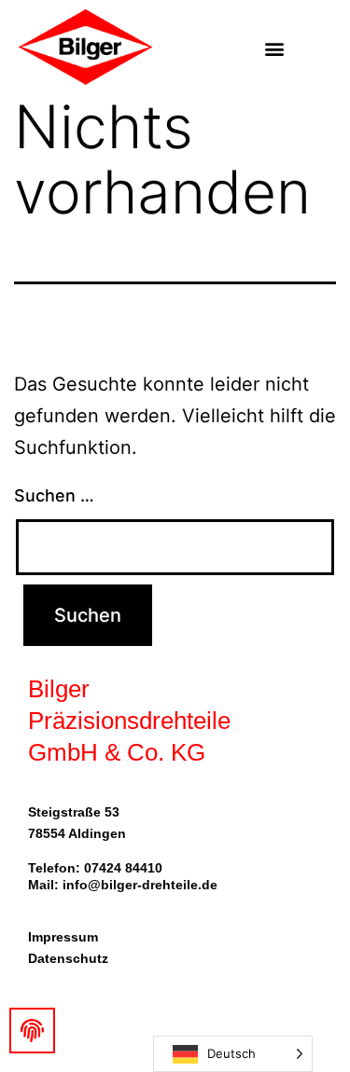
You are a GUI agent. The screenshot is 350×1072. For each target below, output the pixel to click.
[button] (274, 48)
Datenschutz (68, 958)
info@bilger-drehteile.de (140, 884)
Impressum (63, 936)
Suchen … (54, 495)
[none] (233, 1054)
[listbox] (233, 1054)
